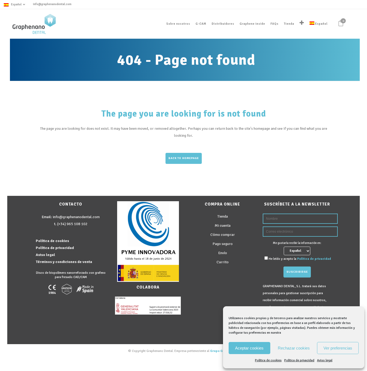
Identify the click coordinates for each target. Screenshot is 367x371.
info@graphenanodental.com (52, 4)
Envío (222, 253)
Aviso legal (324, 360)
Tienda (222, 216)
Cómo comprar (222, 234)
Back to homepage (183, 158)
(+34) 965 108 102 (72, 224)
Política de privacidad (299, 360)
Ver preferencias (337, 348)
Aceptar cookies (249, 348)
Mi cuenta (223, 225)
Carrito (223, 262)
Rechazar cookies (294, 348)
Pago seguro (223, 244)
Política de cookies (268, 360)
